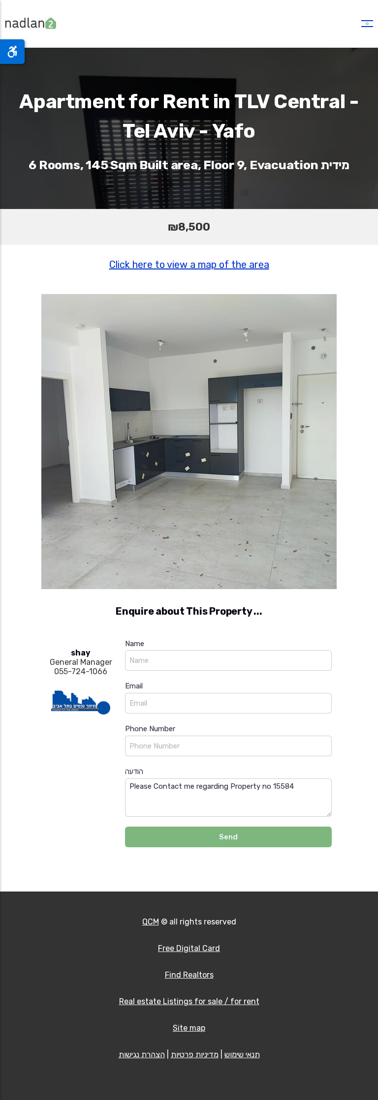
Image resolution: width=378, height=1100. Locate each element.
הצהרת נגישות (142, 1054)
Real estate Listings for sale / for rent (189, 1001)
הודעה (134, 771)
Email (134, 686)
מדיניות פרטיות (195, 1054)
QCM (150, 921)
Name (134, 643)
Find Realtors (189, 975)
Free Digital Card (189, 948)
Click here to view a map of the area (189, 264)
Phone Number (150, 728)
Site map (189, 1028)
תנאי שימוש (242, 1054)
